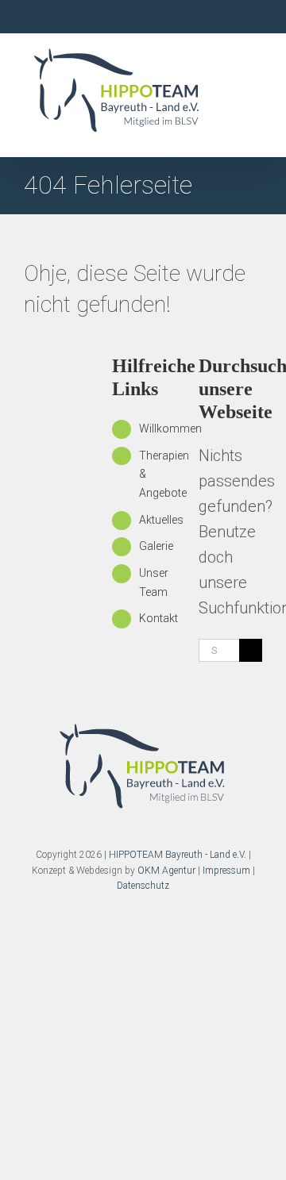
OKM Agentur (166, 870)
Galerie (156, 546)
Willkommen (170, 428)
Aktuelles (161, 519)
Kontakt (158, 618)
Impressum (226, 870)
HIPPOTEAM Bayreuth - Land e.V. (177, 854)
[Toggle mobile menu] (255, 115)
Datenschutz (143, 885)
